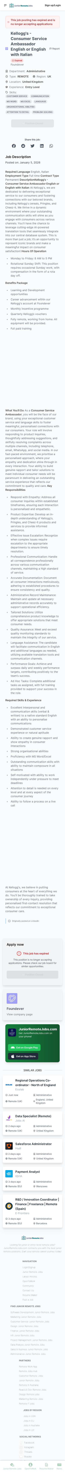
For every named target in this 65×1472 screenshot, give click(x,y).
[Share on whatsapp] (51, 146)
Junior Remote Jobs (32, 1272)
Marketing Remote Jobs (31, 1399)
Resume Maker (29, 1295)
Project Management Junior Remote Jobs (31, 1340)
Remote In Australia (28, 1385)
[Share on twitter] (32, 146)
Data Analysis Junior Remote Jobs (27, 1344)
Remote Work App (28, 1366)
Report (56, 48)
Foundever (17, 64)
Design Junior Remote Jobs (24, 1326)
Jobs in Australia (31, 1425)
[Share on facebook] (13, 146)
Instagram (29, 1447)
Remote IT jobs (26, 1403)
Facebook (29, 1442)
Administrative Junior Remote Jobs (28, 1354)
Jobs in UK (28, 1430)
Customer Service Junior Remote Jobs (29, 1321)
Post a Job (27, 1299)
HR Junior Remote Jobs (22, 1335)
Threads (28, 1451)
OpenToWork (28, 1281)
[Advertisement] (32, 369)
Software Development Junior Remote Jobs (32, 1312)
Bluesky (28, 1456)
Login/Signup (29, 1267)
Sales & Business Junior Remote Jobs (29, 1349)
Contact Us (28, 1290)
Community (28, 1285)
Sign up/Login (53, 5)
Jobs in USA (29, 1416)
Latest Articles (29, 1276)
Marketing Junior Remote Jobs (25, 1317)
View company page (19, 1014)
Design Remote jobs (29, 1394)
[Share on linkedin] (41, 146)
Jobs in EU (28, 1420)
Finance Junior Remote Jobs (24, 1330)
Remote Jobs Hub (28, 1371)
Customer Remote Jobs (31, 1375)
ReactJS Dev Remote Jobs (32, 1389)
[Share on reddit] (23, 146)
